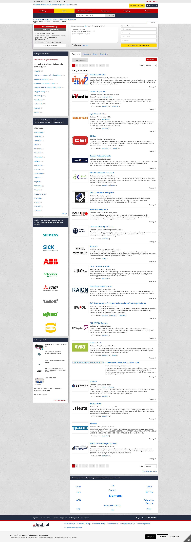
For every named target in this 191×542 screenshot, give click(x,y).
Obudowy (38, 96)
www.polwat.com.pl (108, 387)
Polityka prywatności (75, 518)
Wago (78, 509)
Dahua (149, 487)
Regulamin (63, 518)
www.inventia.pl (107, 97)
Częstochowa (40, 194)
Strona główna (38, 19)
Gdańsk (38, 153)
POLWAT (93, 381)
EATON (149, 492)
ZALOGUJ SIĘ (152, 5)
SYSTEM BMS (37, 384)
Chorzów (38, 186)
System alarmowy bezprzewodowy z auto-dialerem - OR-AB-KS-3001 (48, 389)
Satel (112, 486)
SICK (78, 492)
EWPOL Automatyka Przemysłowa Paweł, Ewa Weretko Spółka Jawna (118, 303)
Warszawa (39, 132)
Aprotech (93, 246)
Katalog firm (48, 19)
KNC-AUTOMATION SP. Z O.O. (102, 173)
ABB (78, 500)
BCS (112, 510)
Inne (37, 112)
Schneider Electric (149, 502)
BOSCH (149, 509)
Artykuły (127, 11)
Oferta (43, 518)
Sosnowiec (39, 173)
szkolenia (115, 106)
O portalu (36, 518)
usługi (115, 148)
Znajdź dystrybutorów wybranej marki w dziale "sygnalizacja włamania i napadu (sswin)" (48, 222)
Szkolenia (104, 54)
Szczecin (38, 169)
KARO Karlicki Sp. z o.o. (99, 209)
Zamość (38, 206)
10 (104, 65)
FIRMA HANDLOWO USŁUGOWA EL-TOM (122, 362)
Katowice (38, 157)
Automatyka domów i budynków (64, 19)
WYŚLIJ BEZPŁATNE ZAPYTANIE (138, 45)
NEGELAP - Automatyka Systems (103, 443)
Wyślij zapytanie (137, 5)
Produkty (42, 11)
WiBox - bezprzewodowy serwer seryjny (55, 361)
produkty (105, 106)
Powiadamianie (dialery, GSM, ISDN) (48, 87)
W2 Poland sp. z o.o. (98, 75)
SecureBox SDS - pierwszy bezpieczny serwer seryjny (53, 352)
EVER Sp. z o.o (95, 343)
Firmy (64, 11)
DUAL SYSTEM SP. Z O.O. (100, 266)
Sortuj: (142, 65)
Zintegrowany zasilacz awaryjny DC (56, 345)
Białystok (38, 165)
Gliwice (37, 161)
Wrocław (38, 140)
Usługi (96, 54)
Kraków (38, 136)
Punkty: (152, 87)
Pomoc (86, 518)
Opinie (49, 518)
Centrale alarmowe (42, 79)
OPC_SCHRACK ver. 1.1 (40, 394)
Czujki (37, 71)
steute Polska (95, 404)
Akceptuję (81, 45)
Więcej (147, 11)
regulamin (84, 45)
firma (89, 26)
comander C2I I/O (50, 377)
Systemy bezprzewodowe (44, 83)
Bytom (37, 182)
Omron (78, 487)
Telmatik (93, 423)
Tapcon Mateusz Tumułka (100, 156)
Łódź (37, 145)
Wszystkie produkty (60, 400)
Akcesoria (38, 104)
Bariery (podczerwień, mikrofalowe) (48, 75)
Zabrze (37, 210)
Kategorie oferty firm (42, 54)
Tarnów (38, 198)
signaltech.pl (106, 119)
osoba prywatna (99, 26)
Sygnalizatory (40, 92)
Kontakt (55, 518)
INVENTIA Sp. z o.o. (98, 91)
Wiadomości (105, 11)
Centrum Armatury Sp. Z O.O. (101, 226)
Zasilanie (38, 100)
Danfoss (112, 490)
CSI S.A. (93, 136)
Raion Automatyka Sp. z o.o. (101, 286)
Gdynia (37, 190)
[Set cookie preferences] (187, 538)
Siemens (115, 495)
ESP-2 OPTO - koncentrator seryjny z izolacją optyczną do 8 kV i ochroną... (55, 370)
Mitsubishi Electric (112, 505)
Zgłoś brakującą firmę (149, 471)
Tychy (37, 202)
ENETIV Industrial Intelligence (102, 192)
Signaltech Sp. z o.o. (98, 114)
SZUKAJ (111, 15)
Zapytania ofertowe (85, 11)
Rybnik (37, 177)
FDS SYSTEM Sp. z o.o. (99, 323)
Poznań (38, 149)
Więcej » (64, 213)
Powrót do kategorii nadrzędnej (46, 60)
